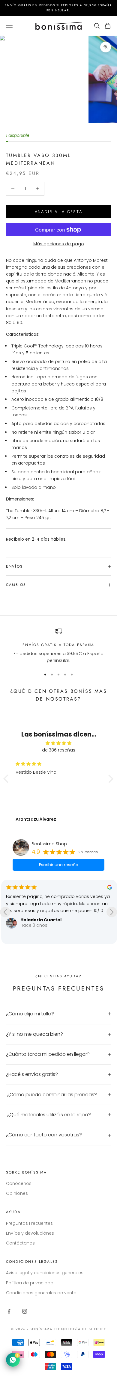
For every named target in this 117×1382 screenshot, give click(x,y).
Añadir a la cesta (58, 211)
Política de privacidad (29, 1283)
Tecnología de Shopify (80, 1329)
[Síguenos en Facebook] (9, 1311)
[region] (58, 646)
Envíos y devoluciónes (30, 1233)
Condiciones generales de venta (41, 1293)
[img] (58, 743)
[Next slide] (111, 912)
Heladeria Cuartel (41, 920)
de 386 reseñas (58, 750)
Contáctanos (20, 1243)
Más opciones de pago (58, 244)
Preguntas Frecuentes (29, 1223)
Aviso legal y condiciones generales (44, 1273)
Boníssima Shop (49, 844)
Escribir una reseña (58, 865)
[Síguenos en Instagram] (25, 1311)
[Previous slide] (5, 912)
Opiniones (17, 1193)
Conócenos (19, 1183)
